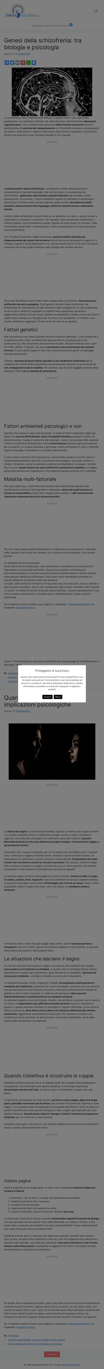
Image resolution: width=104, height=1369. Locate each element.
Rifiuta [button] (58, 697)
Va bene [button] (47, 697)
